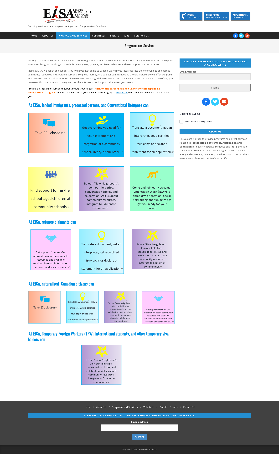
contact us (122, 92)
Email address (139, 421)
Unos (136, 449)
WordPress (153, 449)
